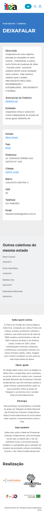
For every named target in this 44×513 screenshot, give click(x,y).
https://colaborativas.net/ (28, 451)
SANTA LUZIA (12, 172)
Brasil (8, 148)
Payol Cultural (9, 257)
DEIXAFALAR (12, 101)
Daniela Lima (8, 280)
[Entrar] (40, 6)
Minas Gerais (12, 137)
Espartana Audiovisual (13, 291)
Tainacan (23, 508)
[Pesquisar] (35, 6)
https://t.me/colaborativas (21, 395)
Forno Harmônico (10, 268)
